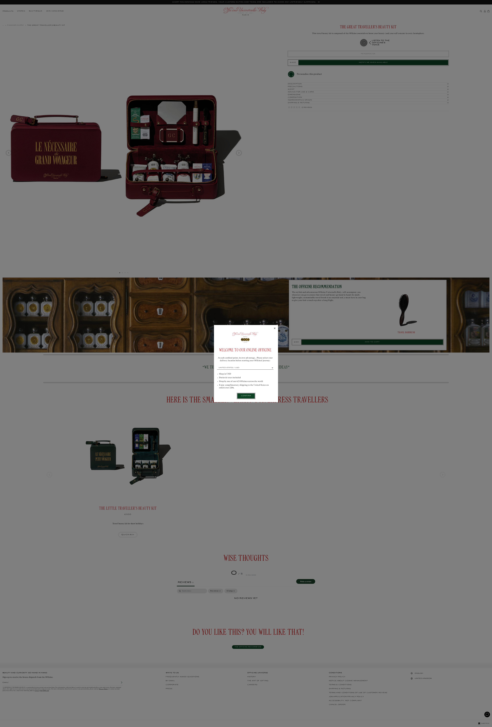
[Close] (274, 328)
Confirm (246, 395)
